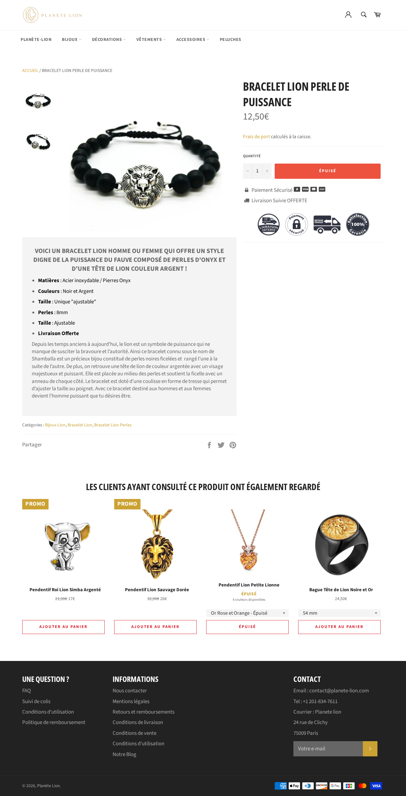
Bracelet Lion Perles (113, 425)
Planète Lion (48, 786)
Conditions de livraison (138, 722)
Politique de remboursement (53, 722)
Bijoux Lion (55, 425)
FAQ (26, 691)
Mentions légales (131, 701)
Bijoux (70, 39)
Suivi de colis (36, 701)
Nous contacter (130, 691)
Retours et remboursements (143, 712)
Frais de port (256, 136)
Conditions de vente (134, 733)
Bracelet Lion (80, 425)
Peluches (230, 39)
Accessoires (191, 39)
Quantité (252, 156)
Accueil (30, 71)
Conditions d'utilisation (48, 712)
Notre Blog (124, 754)
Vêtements (149, 39)
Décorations (107, 39)
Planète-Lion (36, 39)
